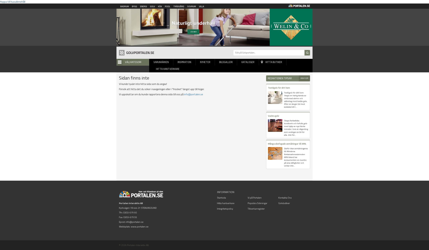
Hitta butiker (273, 62)
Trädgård (178, 6)
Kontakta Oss (285, 197)
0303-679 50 (130, 212)
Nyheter (205, 62)
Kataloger (247, 62)
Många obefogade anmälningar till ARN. (287, 143)
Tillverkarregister (256, 208)
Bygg (134, 6)
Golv (152, 6)
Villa (201, 6)
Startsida (221, 197)
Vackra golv (273, 115)
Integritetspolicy (225, 208)
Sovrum (191, 6)
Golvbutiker (284, 203)
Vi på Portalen (255, 197)
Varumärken (161, 62)
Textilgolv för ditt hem (279, 87)
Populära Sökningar (257, 203)
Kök (160, 6)
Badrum (124, 6)
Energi (143, 6)
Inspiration (184, 62)
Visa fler (304, 78)
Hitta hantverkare (167, 69)
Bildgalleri (226, 62)
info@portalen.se (193, 94)
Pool (167, 6)
